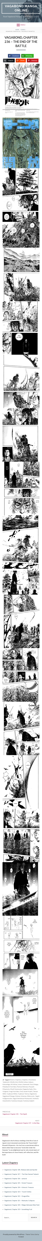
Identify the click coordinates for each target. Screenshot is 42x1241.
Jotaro (20, 1084)
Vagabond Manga (9, 1096)
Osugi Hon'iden (14, 1091)
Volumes (24, 1096)
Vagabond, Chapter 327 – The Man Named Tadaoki (21, 1174)
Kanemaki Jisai (28, 1084)
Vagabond (32, 1094)
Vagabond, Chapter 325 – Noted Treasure (18, 1183)
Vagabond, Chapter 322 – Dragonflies (16, 1196)
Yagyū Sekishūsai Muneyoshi (22, 1098)
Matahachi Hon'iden (9, 1087)
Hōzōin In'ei (14, 1082)
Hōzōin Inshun (23, 1082)
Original (5, 1091)
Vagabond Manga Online (21, 8)
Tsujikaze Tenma (23, 1094)
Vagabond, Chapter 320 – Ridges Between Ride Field (21, 1205)
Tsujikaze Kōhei (11, 1094)
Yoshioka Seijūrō (28, 1101)
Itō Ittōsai (14, 1084)
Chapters (25, 1080)
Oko (34, 1089)
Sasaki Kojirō (28, 1091)
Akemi (12, 1080)
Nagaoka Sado (28, 1089)
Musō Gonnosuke (16, 1089)
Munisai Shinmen (22, 1087)
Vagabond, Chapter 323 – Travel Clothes (17, 1192)
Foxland (21, 1237)
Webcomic (31, 1096)
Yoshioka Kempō (16, 1101)
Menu (22, 25)
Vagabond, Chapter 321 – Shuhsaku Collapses (19, 1200)
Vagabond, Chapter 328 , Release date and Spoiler (20, 1170)
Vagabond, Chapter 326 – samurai (15, 1178)
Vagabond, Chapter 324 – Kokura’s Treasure (19, 1187)
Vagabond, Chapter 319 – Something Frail (18, 1209)
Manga (35, 1084)
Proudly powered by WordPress (13, 1234)
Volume (17, 1096)
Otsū (21, 1091)
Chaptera (18, 1080)
